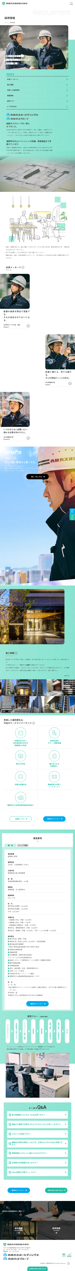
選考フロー (11, 101)
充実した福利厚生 (13, 90)
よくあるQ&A (12, 106)
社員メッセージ (12, 79)
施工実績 (10, 84)
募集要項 (10, 95)
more (65, 676)
